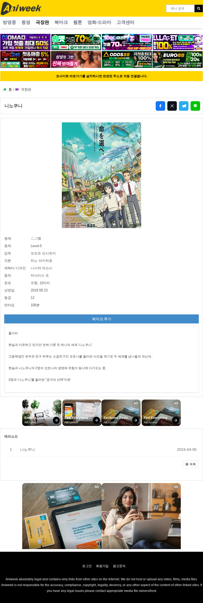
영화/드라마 (99, 22)
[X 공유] (172, 106)
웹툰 (77, 22)
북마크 (61, 22)
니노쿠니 (27, 449)
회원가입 (102, 566)
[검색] (198, 8)
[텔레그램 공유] (183, 106)
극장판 (42, 22)
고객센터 (126, 22)
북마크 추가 (101, 319)
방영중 (9, 22)
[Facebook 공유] (160, 106)
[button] (191, 464)
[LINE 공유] (195, 106)
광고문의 (119, 566)
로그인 (87, 566)
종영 (25, 22)
